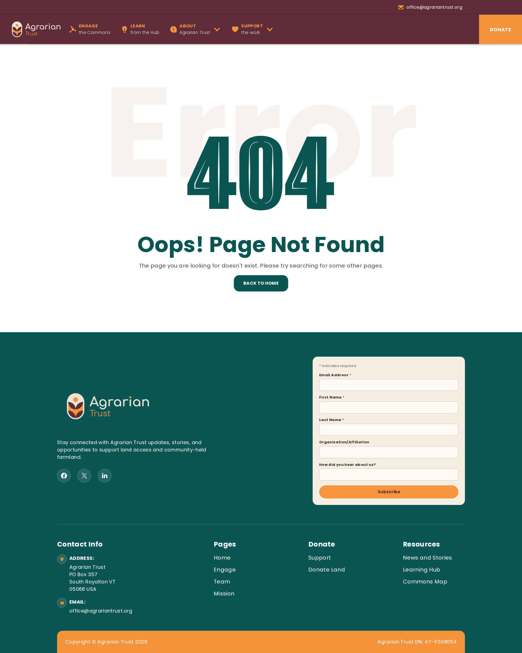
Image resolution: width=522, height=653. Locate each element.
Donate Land (326, 569)
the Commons (94, 29)
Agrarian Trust (194, 29)
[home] (33, 29)
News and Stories (427, 557)
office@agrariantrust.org (99, 610)
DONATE (500, 29)
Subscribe (389, 492)
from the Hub (144, 29)
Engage (225, 569)
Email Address (335, 375)
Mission (224, 593)
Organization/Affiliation (344, 442)
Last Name (331, 419)
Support (319, 557)
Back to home (261, 283)
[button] (197, 29)
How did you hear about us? (347, 464)
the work (252, 29)
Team (222, 581)
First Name (331, 397)
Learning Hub (421, 569)
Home (222, 557)
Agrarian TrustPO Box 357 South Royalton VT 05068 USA (92, 578)
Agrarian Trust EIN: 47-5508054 (417, 641)
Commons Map (425, 581)
